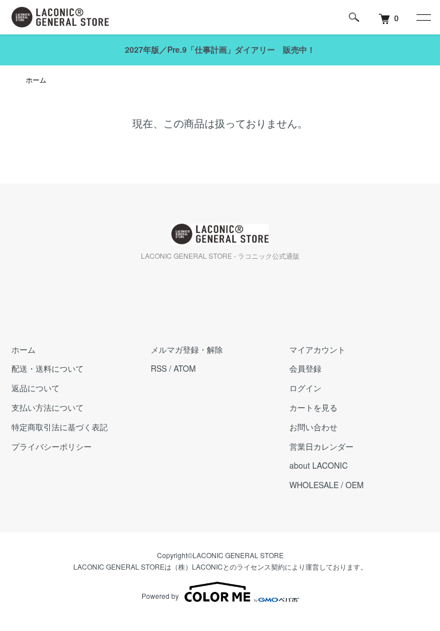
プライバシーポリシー (51, 446)
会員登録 (305, 368)
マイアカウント (317, 349)
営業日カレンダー (321, 446)
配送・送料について (47, 368)
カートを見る (313, 407)
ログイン (305, 388)
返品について (35, 388)
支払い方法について (47, 407)
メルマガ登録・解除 (187, 349)
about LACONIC (318, 465)
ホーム (36, 79)
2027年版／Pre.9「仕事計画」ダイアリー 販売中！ (220, 49)
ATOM (185, 368)
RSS (159, 368)
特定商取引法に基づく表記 (59, 427)
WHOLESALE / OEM (326, 484)
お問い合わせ (313, 427)
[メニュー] (423, 17)
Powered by (160, 596)
